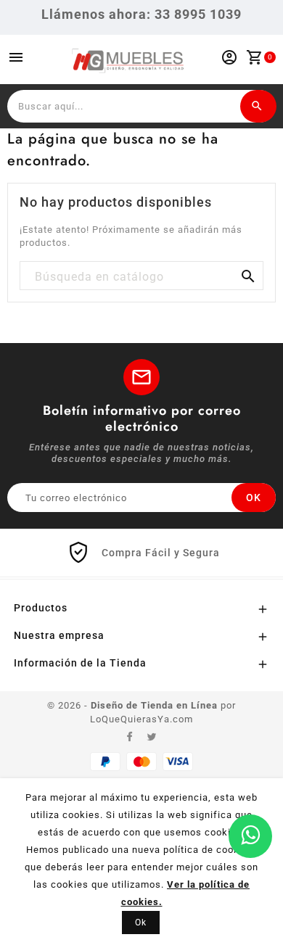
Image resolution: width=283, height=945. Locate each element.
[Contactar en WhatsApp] (250, 836)
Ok (141, 922)
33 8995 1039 (198, 14)
